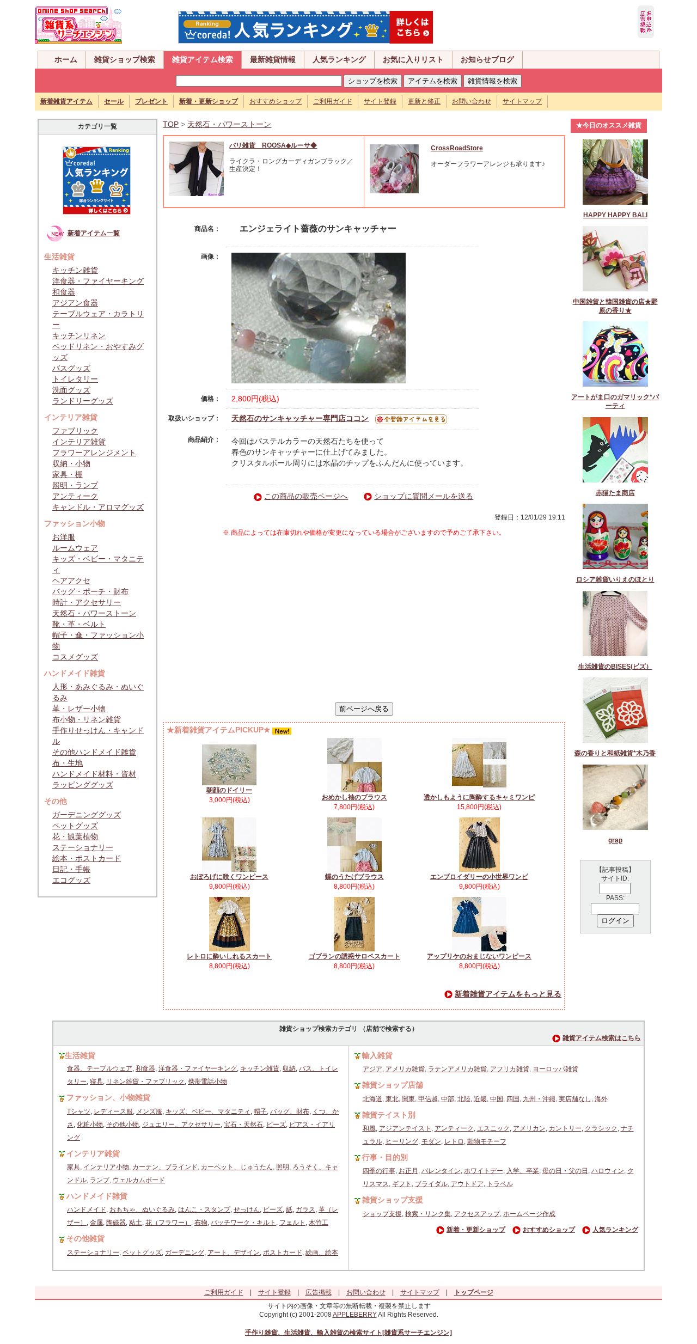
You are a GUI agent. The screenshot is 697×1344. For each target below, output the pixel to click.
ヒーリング (402, 1141)
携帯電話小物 (207, 1081)
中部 (447, 1099)
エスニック (493, 1128)
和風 (369, 1128)
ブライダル (431, 1184)
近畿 (480, 1099)
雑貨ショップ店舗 (392, 1084)
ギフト (402, 1184)
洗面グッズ (71, 390)
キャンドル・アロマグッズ (98, 507)
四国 (512, 1099)
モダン (431, 1141)
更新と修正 (424, 101)
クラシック (601, 1128)
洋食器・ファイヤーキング (98, 281)
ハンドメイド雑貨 (96, 1196)
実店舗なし (575, 1099)
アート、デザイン (233, 1252)
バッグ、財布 (289, 1111)
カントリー (565, 1128)
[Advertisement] (364, 619)
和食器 (63, 292)
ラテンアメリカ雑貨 (457, 1069)
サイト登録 (380, 101)
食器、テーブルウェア (99, 1068)
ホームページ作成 (529, 1214)
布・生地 (67, 763)
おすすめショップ (275, 101)
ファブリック (75, 430)
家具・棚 (67, 474)
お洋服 (63, 537)
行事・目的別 (385, 1157)
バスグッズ (71, 368)
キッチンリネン (79, 335)
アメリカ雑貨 (405, 1069)
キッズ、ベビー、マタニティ (208, 1111)
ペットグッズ (75, 825)
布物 (200, 1222)
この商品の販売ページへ (306, 496)
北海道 (372, 1099)
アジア (372, 1069)
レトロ (454, 1141)
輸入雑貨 (377, 1055)
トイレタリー (75, 379)
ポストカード (282, 1252)
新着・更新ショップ (476, 1229)
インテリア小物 (106, 1167)
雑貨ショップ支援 (392, 1199)
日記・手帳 (71, 869)
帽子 (260, 1111)
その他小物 (122, 1124)
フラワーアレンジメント (94, 452)
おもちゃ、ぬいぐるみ (142, 1209)
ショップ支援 (382, 1214)
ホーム (65, 59)
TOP (171, 124)
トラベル (500, 1184)
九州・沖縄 (539, 1099)
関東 (408, 1099)
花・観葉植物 (75, 836)
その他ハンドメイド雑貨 (94, 752)
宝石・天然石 (243, 1124)
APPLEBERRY (355, 1314)
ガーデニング (184, 1252)
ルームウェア (75, 547)
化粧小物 (90, 1124)
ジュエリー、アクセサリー (181, 1124)
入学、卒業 (522, 1171)
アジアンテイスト (405, 1128)
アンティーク (75, 496)
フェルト (292, 1222)
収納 (289, 1068)
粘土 (135, 1222)
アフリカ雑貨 (509, 1069)
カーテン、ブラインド (165, 1167)
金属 (96, 1222)
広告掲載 (318, 1292)
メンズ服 (149, 1111)
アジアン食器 (75, 302)
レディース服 (113, 1111)
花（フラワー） (168, 1222)
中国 (496, 1099)
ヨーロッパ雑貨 (555, 1069)
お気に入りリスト (413, 59)
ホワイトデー (483, 1171)
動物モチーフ (486, 1141)
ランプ (99, 1180)
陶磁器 (116, 1222)
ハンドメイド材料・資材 (94, 773)
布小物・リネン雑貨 (86, 719)
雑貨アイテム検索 (202, 59)
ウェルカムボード (139, 1180)
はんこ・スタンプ (204, 1209)
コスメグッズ (75, 656)
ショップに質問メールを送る (423, 496)
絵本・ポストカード (86, 858)
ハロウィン (607, 1171)
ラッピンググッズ (82, 784)
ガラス (305, 1209)
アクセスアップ (477, 1214)
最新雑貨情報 (273, 59)
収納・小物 (71, 463)
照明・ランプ (75, 485)
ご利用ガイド (332, 101)
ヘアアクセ (71, 580)
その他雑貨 (85, 1238)
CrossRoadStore (457, 148)
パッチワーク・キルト (243, 1222)
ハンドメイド (86, 1209)
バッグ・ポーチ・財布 (90, 591)
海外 (601, 1099)
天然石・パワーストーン (94, 613)
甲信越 (428, 1099)
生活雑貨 (80, 1055)
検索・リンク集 (428, 1214)
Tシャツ (78, 1111)
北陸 (463, 1099)
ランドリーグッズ (82, 400)
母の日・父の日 (565, 1171)
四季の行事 (379, 1171)
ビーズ (276, 1124)
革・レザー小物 (79, 708)
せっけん (247, 1209)
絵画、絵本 (321, 1252)
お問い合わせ (471, 101)
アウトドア (467, 1184)
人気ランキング (339, 59)
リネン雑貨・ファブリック (145, 1081)
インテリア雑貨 (79, 441)
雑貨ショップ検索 (124, 59)
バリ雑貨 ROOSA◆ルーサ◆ (273, 145)
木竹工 (318, 1222)
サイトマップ (522, 101)
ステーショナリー (82, 847)
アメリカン (529, 1128)
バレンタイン (441, 1171)
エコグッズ (71, 880)
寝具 (96, 1081)
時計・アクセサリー (86, 602)
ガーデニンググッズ (86, 814)
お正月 (408, 1171)
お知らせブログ (487, 59)
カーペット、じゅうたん (237, 1167)
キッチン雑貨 (75, 270)
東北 (392, 1099)
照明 (282, 1167)
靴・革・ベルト (79, 624)
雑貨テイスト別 (388, 1114)
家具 (73, 1167)
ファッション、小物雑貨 (108, 1097)
